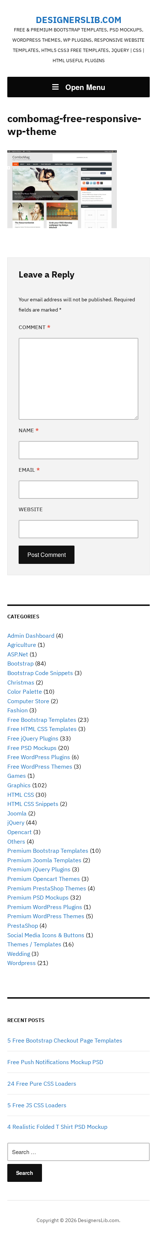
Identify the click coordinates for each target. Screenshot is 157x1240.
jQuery (15, 822)
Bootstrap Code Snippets (40, 672)
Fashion (17, 710)
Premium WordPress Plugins (44, 907)
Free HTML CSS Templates (42, 728)
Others (16, 841)
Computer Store (28, 701)
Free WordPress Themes (39, 766)
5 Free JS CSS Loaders (36, 1105)
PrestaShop (22, 925)
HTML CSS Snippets (32, 803)
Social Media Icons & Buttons (45, 935)
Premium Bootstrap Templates (47, 850)
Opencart (19, 832)
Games (16, 775)
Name (29, 430)
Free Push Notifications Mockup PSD (55, 1062)
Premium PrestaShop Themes (46, 888)
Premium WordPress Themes (45, 916)
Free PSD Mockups (32, 747)
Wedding (18, 953)
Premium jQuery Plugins (38, 869)
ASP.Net (17, 654)
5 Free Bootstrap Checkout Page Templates (64, 1040)
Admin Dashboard (30, 635)
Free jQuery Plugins (32, 738)
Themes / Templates (34, 944)
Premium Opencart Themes (43, 878)
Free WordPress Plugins (38, 757)
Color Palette (24, 691)
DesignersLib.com (79, 20)
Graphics (19, 785)
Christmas (20, 682)
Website (31, 509)
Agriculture (21, 644)
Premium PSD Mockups (38, 897)
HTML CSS (20, 794)
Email (29, 469)
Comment (34, 327)
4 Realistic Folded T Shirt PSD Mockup (57, 1126)
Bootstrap (20, 663)
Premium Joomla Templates (44, 860)
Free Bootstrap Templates (41, 719)
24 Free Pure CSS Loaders (41, 1083)
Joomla (17, 813)
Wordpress (21, 962)
